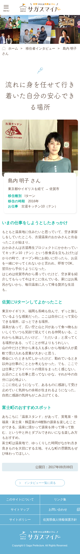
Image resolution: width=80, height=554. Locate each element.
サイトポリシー (20, 519)
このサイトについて (20, 499)
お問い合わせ (58, 509)
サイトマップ (20, 509)
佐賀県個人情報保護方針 (60, 519)
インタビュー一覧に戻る (40, 482)
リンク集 (60, 499)
